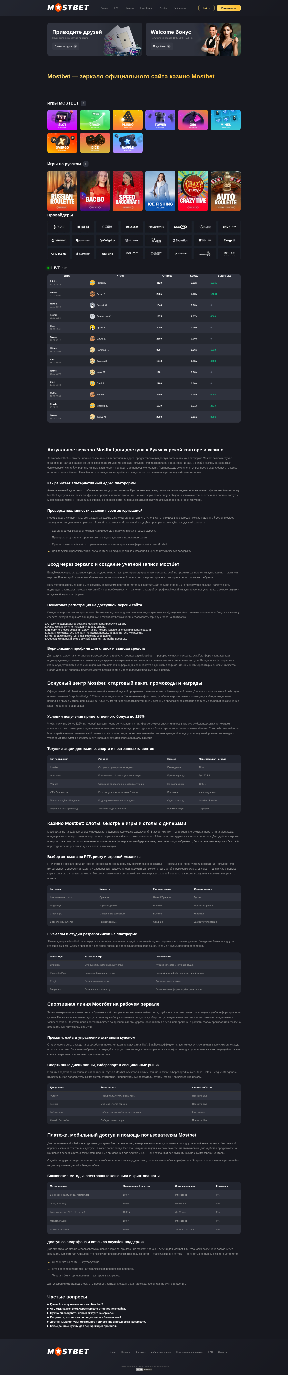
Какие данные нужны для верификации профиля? (84, 1326)
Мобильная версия (160, 1352)
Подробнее (159, 46)
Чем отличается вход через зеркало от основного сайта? (88, 1308)
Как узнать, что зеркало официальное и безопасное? (85, 1317)
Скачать (222, 1352)
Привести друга (63, 46)
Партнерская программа (189, 1352)
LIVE (116, 8)
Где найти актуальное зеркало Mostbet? (76, 1304)
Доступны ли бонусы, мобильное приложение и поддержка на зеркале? (98, 1321)
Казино (130, 8)
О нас (113, 1352)
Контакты (141, 1352)
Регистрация (228, 8)
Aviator (163, 8)
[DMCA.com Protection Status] (144, 1370)
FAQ (210, 1352)
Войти (206, 8)
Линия (104, 8)
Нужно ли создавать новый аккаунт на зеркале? (82, 1313)
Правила (125, 1352)
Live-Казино (146, 8)
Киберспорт (180, 8)
